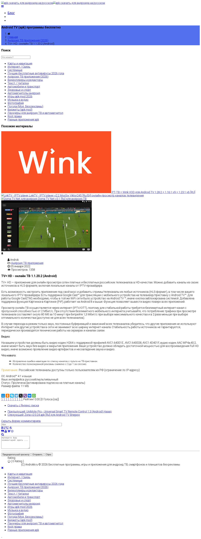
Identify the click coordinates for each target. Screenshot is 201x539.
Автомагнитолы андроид (24, 93)
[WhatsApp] (34, 396)
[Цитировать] (2, 431)
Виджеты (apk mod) (20, 109)
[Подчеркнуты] (7, 427)
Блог (11, 13)
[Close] (2, 467)
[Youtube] (6, 431)
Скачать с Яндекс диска (23, 405)
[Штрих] (10, 427)
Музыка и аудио (18, 99)
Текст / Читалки (18, 83)
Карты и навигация (20, 63)
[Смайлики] (12, 431)
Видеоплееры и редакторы (25, 80)
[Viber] (25, 396)
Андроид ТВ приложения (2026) (28, 40)
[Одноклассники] (7, 396)
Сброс (49, 454)
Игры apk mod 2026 (20, 96)
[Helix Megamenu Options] (2, 6)
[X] (21, 396)
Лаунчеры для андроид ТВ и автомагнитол (35, 113)
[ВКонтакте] (29, 396)
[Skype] (12, 396)
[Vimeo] (9, 431)
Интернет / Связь (19, 66)
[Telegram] (16, 396)
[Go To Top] (1, 536)
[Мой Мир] (3, 396)
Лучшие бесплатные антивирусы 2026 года (36, 73)
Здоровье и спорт (19, 89)
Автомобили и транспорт (24, 86)
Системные (15, 70)
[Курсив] (5, 427)
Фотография (16, 103)
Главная (13, 37)
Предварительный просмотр (16, 454)
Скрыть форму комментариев (21, 421)
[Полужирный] (2, 427)
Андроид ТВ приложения (27, 263)
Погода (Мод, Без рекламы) (25, 106)
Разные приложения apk (23, 119)
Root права (15, 116)
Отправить (38, 454)
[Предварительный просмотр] (2, 434)
